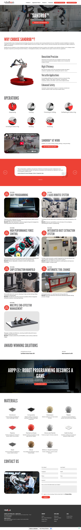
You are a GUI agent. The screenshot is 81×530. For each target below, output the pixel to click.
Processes (50, 2)
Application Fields (36, 2)
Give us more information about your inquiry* (51, 484)
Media (55, 521)
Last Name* (62, 467)
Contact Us (44, 521)
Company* (44, 471)
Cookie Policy (69, 517)
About (43, 516)
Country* (43, 480)
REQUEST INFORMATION (59, 2)
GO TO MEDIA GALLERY (50, 146)
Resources (56, 516)
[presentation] (5, 172)
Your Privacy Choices (44, 528)
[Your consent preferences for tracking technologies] (79, 528)
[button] (39, 179)
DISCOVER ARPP (40, 384)
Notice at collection (33, 528)
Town (61, 476)
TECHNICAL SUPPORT (71, 2)
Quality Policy (44, 519)
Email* (61, 471)
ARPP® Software (57, 517)
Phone (43, 476)
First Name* (44, 467)
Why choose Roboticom (46, 517)
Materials (56, 519)
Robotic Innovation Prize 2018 (26, 353)
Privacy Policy (68, 494)
